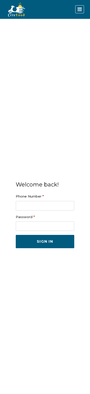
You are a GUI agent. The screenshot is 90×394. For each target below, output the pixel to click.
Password (25, 217)
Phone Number (30, 196)
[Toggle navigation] (79, 9)
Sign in (45, 241)
